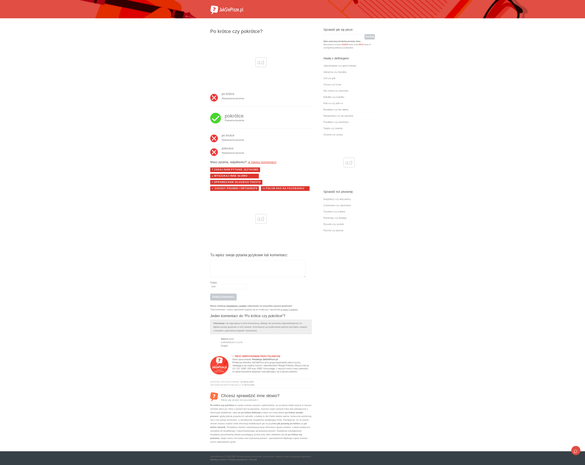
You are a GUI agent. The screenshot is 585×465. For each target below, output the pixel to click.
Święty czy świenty (333, 128)
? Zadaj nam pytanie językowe (235, 169)
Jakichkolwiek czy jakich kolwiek (339, 65)
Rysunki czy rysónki (333, 224)
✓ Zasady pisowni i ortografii (234, 188)
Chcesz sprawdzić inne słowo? (250, 397)
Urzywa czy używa (333, 134)
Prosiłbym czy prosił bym (336, 122)
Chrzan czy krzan (332, 84)
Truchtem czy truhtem (334, 211)
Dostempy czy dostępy (335, 218)
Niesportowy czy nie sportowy (338, 115)
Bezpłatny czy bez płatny (335, 109)
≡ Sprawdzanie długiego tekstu (236, 182)
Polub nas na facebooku (283, 188)
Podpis (213, 282)
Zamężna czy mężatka (334, 72)
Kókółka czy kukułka (333, 97)
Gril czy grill (329, 78)
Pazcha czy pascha (333, 230)
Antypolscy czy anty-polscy (337, 199)
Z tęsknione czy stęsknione (337, 205)
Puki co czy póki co (333, 103)
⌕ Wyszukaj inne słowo (229, 176)
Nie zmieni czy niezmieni (335, 90)
